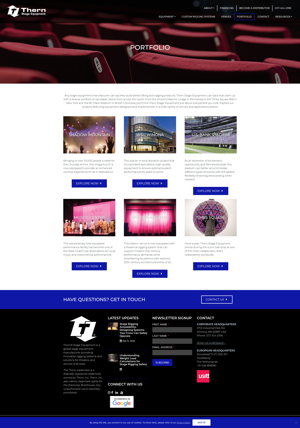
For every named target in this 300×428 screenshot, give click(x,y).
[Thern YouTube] (122, 392)
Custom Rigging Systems (198, 16)
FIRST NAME (160, 324)
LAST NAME (160, 335)
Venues (226, 16)
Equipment (166, 16)
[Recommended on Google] (122, 401)
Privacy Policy (183, 422)
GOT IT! (201, 422)
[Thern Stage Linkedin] (117, 392)
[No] (296, 422)
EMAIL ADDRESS (163, 347)
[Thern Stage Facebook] (113, 392)
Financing (227, 8)
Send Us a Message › (211, 343)
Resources (282, 16)
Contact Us (215, 299)
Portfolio (244, 16)
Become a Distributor (254, 8)
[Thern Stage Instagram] (109, 392)
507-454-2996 (283, 8)
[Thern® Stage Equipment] (26, 11)
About (208, 8)
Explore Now (87, 183)
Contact (263, 16)
